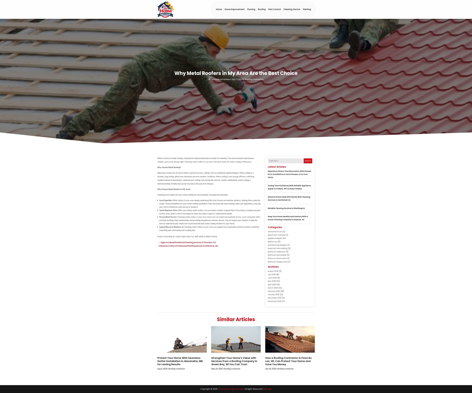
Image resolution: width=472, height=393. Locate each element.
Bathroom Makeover (276, 251)
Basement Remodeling (277, 248)
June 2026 (272, 278)
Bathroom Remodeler (277, 255)
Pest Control (274, 9)
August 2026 (273, 271)
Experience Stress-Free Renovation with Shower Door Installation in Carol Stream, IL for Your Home (289, 174)
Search (308, 161)
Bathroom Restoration (277, 258)
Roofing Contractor (254, 79)
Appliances (272, 241)
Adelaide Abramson (220, 79)
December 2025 (275, 298)
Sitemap (267, 389)
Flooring (251, 9)
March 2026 (273, 288)
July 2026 (272, 274)
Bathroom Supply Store (278, 262)
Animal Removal (275, 231)
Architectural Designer (277, 245)
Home (219, 9)
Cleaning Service (291, 9)
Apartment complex (277, 235)
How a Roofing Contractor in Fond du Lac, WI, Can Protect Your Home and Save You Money (288, 361)
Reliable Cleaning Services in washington (286, 208)
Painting (307, 9)
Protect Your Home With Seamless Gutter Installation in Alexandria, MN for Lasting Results (180, 361)
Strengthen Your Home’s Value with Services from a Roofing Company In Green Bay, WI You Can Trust (234, 361)
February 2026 (274, 291)
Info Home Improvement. (232, 389)
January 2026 (273, 294)
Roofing (262, 9)
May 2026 (272, 281)
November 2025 (274, 301)
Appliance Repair (275, 238)
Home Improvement (234, 9)
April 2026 (272, 284)
